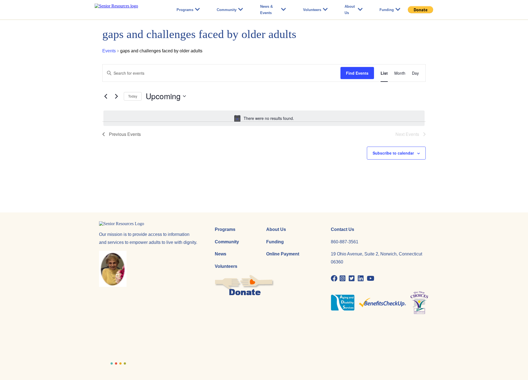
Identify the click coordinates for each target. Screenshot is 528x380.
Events (109, 50)
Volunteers (312, 10)
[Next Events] (116, 96)
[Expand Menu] (197, 9)
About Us (350, 9)
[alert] (264, 118)
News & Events (266, 9)
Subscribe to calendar (393, 153)
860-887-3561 (344, 241)
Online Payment (282, 254)
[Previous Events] (105, 96)
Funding (387, 10)
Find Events (357, 73)
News (220, 254)
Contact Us (342, 229)
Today (132, 96)
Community (227, 10)
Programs (185, 10)
